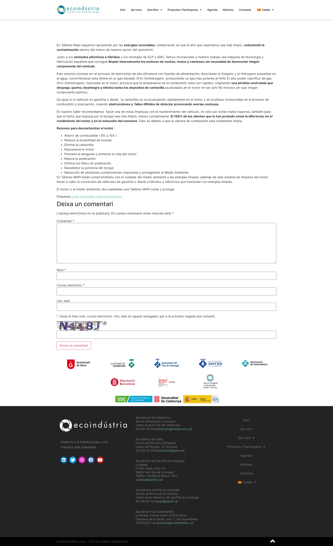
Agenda (212, 9)
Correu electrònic (71, 285)
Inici (122, 9)
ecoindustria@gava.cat (169, 450)
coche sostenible (82, 196)
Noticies (228, 9)
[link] (156, 476)
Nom (61, 269)
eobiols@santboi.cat (149, 480)
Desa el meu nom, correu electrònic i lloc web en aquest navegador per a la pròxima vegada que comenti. (137, 316)
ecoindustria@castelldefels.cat (173, 523)
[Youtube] (100, 460)
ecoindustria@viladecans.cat (172, 429)
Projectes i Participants (183, 9)
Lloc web (63, 300)
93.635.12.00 (156, 476)
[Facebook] (91, 460)
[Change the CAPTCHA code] (105, 323)
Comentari (65, 220)
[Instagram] (81, 460)
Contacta (245, 9)
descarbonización (109, 196)
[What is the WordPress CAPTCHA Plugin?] (79, 326)
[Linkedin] (63, 460)
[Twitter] (72, 460)
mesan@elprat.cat (166, 501)
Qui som (136, 9)
